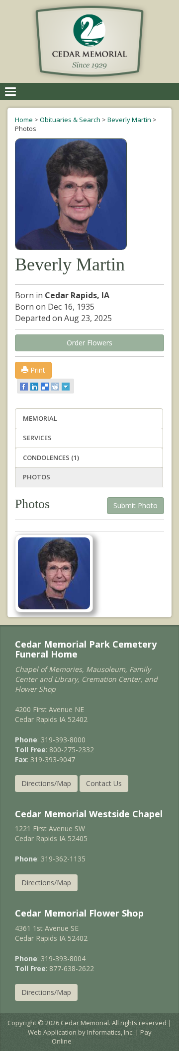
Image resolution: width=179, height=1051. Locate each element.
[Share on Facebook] (24, 386)
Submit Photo (135, 505)
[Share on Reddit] (56, 386)
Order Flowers (89, 342)
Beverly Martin (129, 119)
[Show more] (66, 386)
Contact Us (104, 783)
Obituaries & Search (70, 119)
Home (24, 119)
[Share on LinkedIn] (35, 386)
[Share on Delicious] (45, 386)
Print (36, 370)
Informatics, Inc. (110, 1032)
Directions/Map (46, 783)
